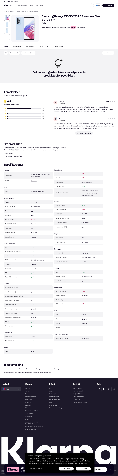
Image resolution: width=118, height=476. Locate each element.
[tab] (6, 46)
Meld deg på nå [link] (100, 469)
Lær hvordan (81, 27)
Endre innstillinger (35, 469)
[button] (98, 5)
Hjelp (41, 5)
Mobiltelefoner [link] (34, 12)
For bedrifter (14, 1)
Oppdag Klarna (22, 5)
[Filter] (6, 53)
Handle (31, 5)
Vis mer (102, 111)
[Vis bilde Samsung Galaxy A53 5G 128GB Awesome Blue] (7, 18)
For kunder (7, 1)
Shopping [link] (12, 12)
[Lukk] (92, 455)
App (37, 5)
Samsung (34, 181)
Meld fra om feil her (45, 372)
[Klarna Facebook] (99, 389)
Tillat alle (83, 468)
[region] (59, 463)
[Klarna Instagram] (113, 389)
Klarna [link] (5, 12)
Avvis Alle (66, 468)
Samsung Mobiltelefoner (14, 156)
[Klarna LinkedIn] (104, 389)
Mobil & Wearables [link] (22, 12)
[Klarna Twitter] (109, 389)
